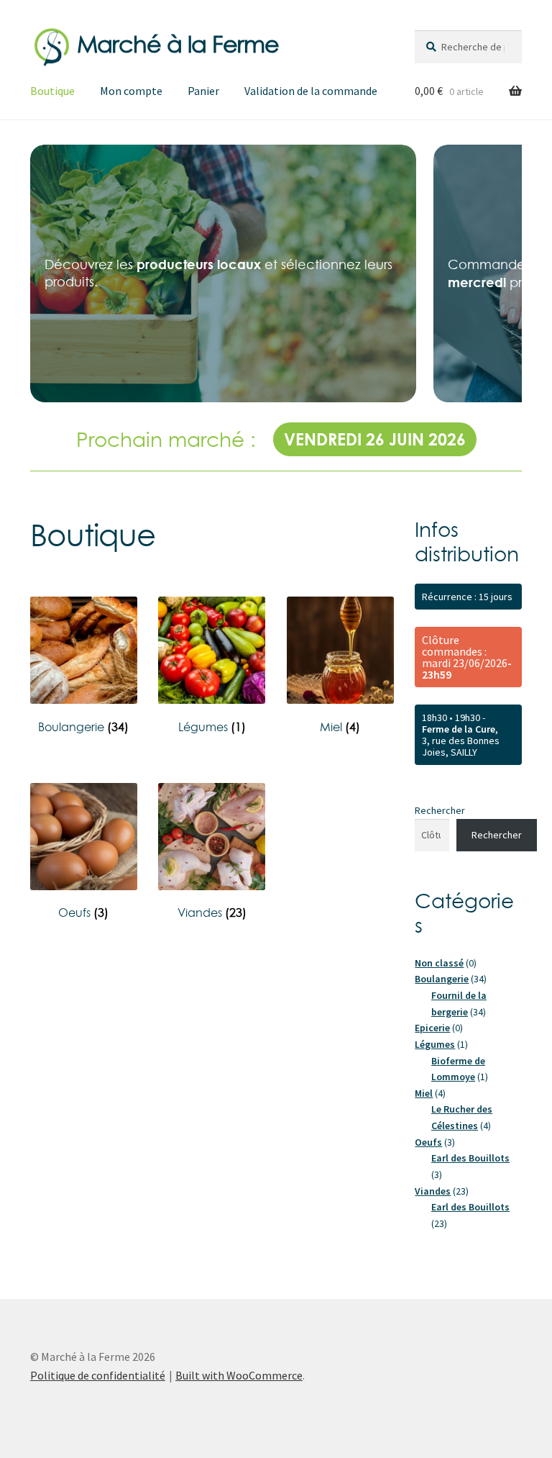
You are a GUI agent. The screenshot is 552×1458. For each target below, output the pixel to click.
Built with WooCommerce (239, 1375)
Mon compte (131, 90)
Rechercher (440, 810)
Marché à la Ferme (178, 44)
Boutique (52, 90)
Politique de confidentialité (97, 1375)
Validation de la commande (310, 90)
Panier (203, 90)
